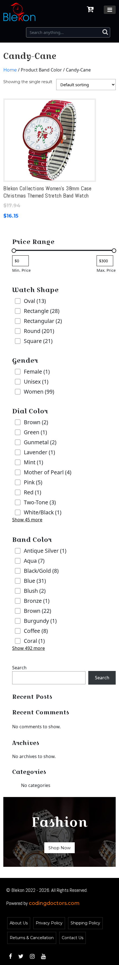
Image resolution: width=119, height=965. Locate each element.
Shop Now (59, 847)
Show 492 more (28, 648)
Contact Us (72, 937)
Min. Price (21, 270)
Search (19, 668)
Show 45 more (27, 520)
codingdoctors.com (54, 903)
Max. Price (106, 270)
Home (10, 70)
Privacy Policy (49, 922)
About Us (19, 922)
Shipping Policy (85, 922)
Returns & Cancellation (32, 937)
